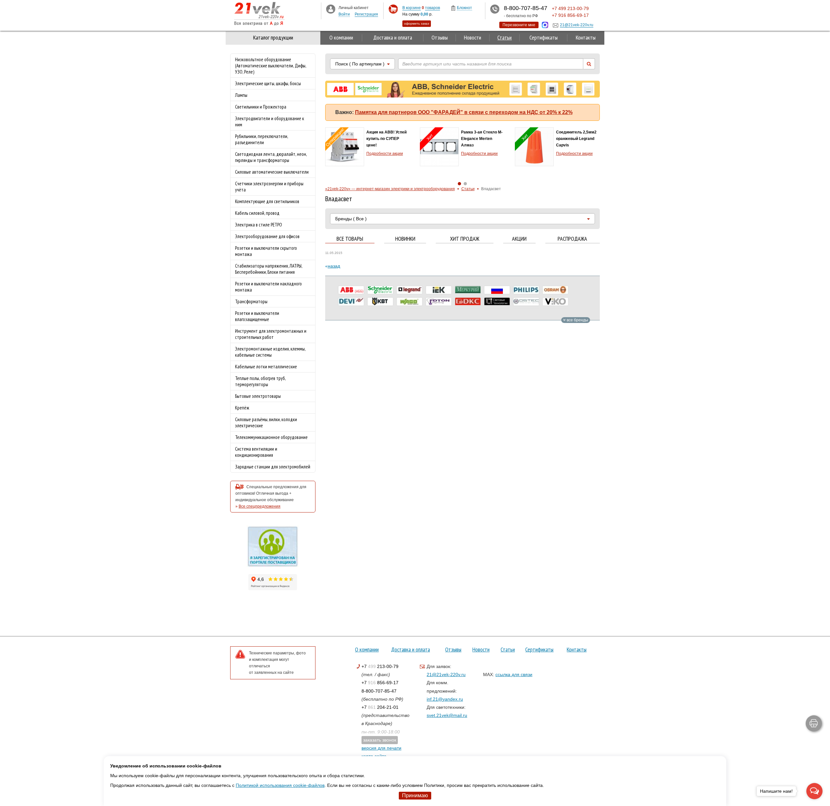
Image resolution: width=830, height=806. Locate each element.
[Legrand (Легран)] (409, 290)
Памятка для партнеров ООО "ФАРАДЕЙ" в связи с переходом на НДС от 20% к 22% (464, 112)
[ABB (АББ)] (351, 290)
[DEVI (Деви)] (351, 301)
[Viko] (555, 301)
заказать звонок (379, 740)
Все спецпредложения (259, 506)
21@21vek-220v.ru (446, 674)
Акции (519, 239)
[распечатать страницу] (814, 723)
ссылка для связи (513, 674)
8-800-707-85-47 (379, 691)
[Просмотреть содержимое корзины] (393, 9)
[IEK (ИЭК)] (439, 290)
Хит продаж (464, 239)
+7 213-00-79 (380, 666)
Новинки (405, 239)
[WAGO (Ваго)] (409, 301)
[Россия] (497, 290)
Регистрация (366, 14)
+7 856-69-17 (380, 682)
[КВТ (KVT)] (380, 301)
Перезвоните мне (519, 25)
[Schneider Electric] (380, 290)
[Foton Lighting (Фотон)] (439, 301)
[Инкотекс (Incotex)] (468, 290)
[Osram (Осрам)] (555, 290)
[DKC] (468, 301)
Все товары (350, 239)
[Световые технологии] (497, 301)
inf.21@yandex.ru (445, 699)
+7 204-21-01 (380, 707)
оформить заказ (416, 23)
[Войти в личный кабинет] (330, 8)
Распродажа (572, 239)
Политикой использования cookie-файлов (280, 785)
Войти (344, 14)
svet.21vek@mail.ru (447, 715)
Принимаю (415, 795)
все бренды (577, 320)
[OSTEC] (526, 301)
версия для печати (381, 748)
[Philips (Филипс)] (526, 290)
